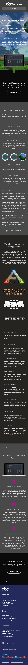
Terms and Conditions (8, 635)
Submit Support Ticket (9, 618)
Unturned (5, 605)
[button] (14, 93)
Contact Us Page (7, 620)
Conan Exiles (6, 602)
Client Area (5, 615)
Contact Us (5, 631)
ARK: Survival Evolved (9, 600)
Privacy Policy (6, 633)
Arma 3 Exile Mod (7, 603)
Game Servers (6, 599)
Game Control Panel (8, 617)
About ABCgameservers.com (11, 630)
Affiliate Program (7, 636)
